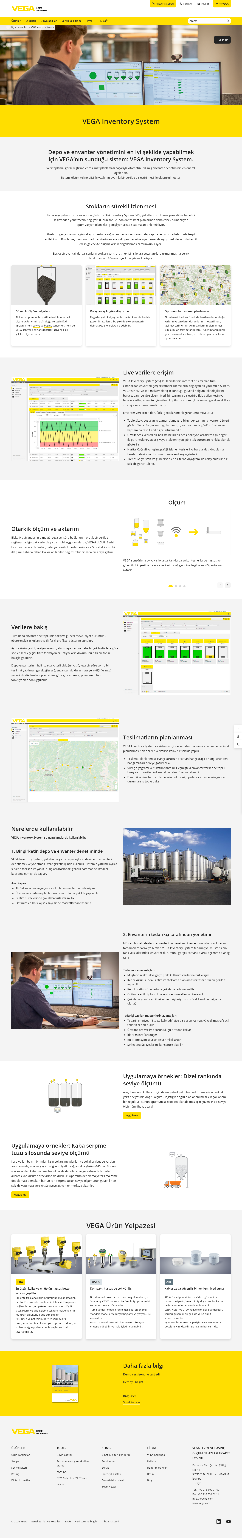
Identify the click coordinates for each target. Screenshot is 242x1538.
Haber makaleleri (157, 1467)
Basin (150, 1474)
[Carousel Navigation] (224, 585)
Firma (89, 20)
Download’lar (49, 20)
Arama (60, 1484)
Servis (106, 1448)
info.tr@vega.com (202, 1498)
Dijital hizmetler (20, 1480)
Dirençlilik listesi (111, 1474)
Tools (61, 1448)
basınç (48, 325)
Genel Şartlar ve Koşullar (45, 1521)
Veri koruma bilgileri (87, 1521)
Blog (149, 1480)
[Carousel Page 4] (184, 586)
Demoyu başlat (133, 1382)
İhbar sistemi (111, 1521)
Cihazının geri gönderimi (116, 1455)
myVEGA (61, 1472)
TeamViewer (109, 1486)
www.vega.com (201, 1503)
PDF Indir (222, 39)
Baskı (68, 1521)
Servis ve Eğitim (71, 20)
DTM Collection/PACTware (72, 1478)
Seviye (15, 1461)
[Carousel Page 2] (176, 586)
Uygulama (132, 1115)
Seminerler (108, 1461)
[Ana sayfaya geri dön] (29, 1431)
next (228, 585)
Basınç (15, 1474)
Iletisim (151, 1461)
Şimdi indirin (131, 1402)
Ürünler (16, 20)
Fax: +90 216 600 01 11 (205, 1494)
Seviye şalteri (19, 1467)
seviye (36, 325)
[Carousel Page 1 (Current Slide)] (170, 586)
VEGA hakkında (156, 1455)
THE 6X (102, 20)
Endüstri (31, 20)
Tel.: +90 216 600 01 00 (205, 1489)
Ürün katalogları (20, 1455)
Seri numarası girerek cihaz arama (73, 1463)
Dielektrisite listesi (113, 1480)
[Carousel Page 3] (180, 586)
